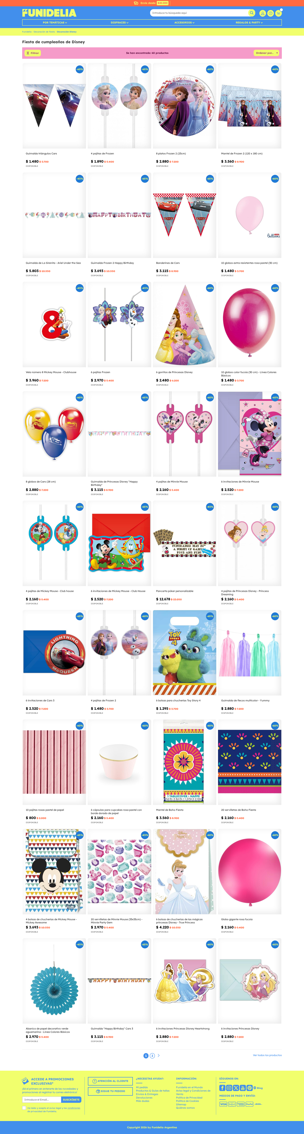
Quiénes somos (185, 1107)
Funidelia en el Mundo (189, 1087)
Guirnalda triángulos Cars (41, 153)
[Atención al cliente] (270, 13)
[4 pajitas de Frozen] (119, 106)
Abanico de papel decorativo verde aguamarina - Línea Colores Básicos (48, 1030)
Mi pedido (142, 1087)
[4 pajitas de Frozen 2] (119, 653)
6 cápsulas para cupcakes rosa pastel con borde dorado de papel (116, 811)
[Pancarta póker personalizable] (184, 543)
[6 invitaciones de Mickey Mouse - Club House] (119, 543)
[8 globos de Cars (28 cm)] (54, 434)
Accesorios (183, 22)
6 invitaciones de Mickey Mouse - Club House (118, 591)
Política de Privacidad (189, 1097)
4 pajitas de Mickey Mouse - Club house (50, 591)
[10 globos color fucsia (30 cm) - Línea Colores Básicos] (249, 324)
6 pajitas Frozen (100, 372)
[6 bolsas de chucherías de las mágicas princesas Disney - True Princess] (184, 872)
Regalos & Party (248, 22)
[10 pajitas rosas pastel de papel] (54, 762)
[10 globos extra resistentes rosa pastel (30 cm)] (249, 215)
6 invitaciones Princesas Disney (240, 1028)
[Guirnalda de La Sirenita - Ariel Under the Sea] (54, 215)
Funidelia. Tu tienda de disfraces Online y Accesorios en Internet (49, 13)
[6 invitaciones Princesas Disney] (249, 981)
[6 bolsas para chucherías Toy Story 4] (184, 653)
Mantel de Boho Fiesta (169, 809)
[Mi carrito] (278, 13)
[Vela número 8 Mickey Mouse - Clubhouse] (54, 324)
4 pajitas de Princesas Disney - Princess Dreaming (245, 592)
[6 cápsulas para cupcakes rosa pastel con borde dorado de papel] (119, 762)
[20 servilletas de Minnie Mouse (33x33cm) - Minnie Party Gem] (119, 872)
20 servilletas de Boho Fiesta (238, 809)
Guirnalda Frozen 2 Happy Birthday (112, 262)
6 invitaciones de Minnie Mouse (240, 481)
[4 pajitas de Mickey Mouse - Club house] (54, 543)
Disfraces (118, 22)
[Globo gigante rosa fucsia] (249, 872)
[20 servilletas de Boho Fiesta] (249, 762)
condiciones (74, 1108)
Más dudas (142, 1100)
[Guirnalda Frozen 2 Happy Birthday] (119, 215)
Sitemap (181, 1104)
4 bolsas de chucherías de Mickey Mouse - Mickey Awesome (51, 921)
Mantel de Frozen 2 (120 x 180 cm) (242, 153)
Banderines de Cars (168, 262)
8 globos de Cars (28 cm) (41, 481)
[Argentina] (222, 1088)
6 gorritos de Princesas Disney (174, 372)
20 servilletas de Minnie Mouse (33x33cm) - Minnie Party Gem (116, 921)
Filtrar (35, 53)
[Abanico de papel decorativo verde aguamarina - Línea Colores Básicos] (54, 981)
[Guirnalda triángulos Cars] (54, 106)
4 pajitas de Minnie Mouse (172, 481)
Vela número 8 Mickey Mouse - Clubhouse (51, 372)
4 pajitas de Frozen (102, 153)
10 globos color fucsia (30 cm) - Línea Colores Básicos (248, 374)
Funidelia (27, 31)
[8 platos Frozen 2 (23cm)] (184, 106)
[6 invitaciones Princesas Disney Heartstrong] (184, 981)
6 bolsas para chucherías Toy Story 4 (178, 700)
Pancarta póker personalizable (174, 591)
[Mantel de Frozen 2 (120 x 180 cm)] (249, 106)
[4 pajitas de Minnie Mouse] (184, 434)
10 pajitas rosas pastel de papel (45, 809)
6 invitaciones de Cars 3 (40, 700)
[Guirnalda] (119, 981)
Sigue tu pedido (112, 1091)
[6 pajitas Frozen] (119, 324)
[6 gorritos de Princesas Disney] (184, 324)
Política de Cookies (187, 1100)
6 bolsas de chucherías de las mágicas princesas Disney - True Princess (179, 921)
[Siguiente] (158, 1055)
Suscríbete (71, 1099)
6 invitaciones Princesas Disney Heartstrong (182, 1028)
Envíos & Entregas (147, 1094)
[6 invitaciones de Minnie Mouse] (249, 434)
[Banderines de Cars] (184, 215)
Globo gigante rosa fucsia (237, 919)
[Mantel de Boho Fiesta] (184, 762)
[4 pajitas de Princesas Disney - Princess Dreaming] (249, 543)
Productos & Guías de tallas (153, 1090)
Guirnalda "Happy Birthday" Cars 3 (112, 1028)
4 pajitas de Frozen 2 (103, 700)
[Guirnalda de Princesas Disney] (119, 434)
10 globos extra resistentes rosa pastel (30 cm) (249, 262)
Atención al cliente (112, 1081)
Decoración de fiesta (44, 31)
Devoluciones (144, 1097)
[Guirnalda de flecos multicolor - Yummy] (249, 653)
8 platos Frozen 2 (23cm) (171, 153)
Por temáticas (53, 22)
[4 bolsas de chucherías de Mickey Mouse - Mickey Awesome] (54, 872)
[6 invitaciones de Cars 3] (54, 653)
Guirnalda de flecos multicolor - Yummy (245, 700)
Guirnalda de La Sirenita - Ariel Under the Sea (53, 262)
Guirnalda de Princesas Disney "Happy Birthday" (114, 483)
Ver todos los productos (267, 1055)
